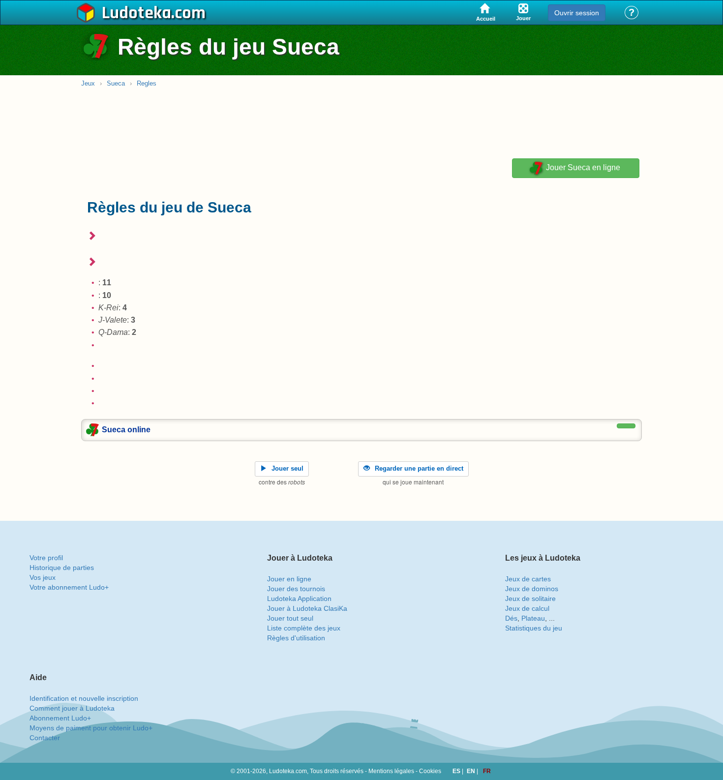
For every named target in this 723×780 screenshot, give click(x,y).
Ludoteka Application (299, 598)
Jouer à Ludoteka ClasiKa (307, 608)
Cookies (430, 771)
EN (472, 771)
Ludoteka (136, 13)
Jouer (582, 168)
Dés (511, 618)
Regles (146, 83)
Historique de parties (62, 567)
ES (457, 771)
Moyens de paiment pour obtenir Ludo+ (91, 728)
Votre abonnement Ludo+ (69, 587)
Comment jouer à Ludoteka (72, 708)
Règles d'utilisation (296, 638)
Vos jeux (43, 577)
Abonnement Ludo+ (60, 718)
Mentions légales (391, 771)
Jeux (88, 83)
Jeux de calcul (527, 608)
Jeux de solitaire (530, 598)
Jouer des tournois (296, 589)
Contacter (45, 738)
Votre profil (46, 558)
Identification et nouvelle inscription (84, 698)
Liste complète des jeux (303, 628)
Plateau (533, 618)
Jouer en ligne (289, 579)
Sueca (116, 83)
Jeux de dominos (531, 589)
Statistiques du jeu (533, 628)
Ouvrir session (576, 13)
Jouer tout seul (290, 618)
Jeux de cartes (528, 579)
